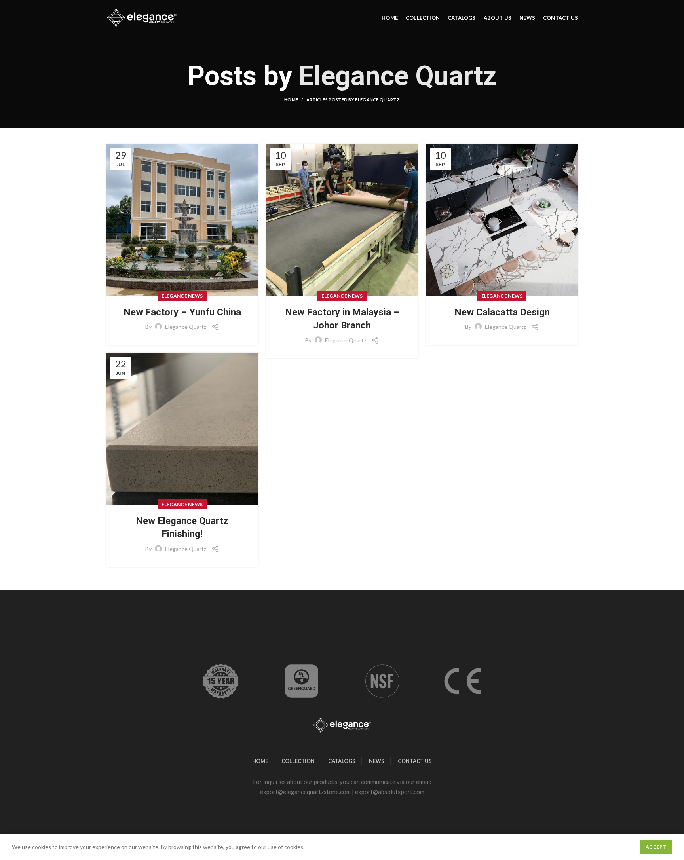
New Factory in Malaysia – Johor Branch (342, 319)
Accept (656, 847)
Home (291, 99)
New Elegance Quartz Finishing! (182, 527)
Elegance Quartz (397, 76)
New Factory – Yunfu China (182, 312)
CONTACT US (415, 761)
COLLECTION (298, 761)
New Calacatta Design (502, 312)
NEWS (376, 761)
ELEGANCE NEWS (182, 296)
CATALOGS (341, 761)
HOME (260, 761)
